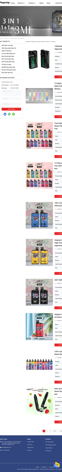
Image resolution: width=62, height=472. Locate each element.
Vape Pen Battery (6, 51)
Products (6, 38)
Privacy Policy (52, 467)
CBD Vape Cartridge (7, 45)
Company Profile (30, 441)
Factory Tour (29, 444)
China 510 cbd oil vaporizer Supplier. (24, 469)
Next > (55, 431)
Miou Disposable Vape (8, 56)
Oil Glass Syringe (6, 64)
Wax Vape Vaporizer (7, 72)
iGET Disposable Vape (8, 59)
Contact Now (11, 109)
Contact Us (29, 450)
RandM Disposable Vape (8, 67)
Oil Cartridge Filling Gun (8, 53)
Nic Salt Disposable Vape (9, 70)
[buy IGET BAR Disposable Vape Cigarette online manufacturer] (39, 292)
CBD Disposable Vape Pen (9, 48)
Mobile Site (44, 467)
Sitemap (37, 467)
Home (1, 38)
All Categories (48, 450)
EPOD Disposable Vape (8, 61)
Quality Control (30, 447)
